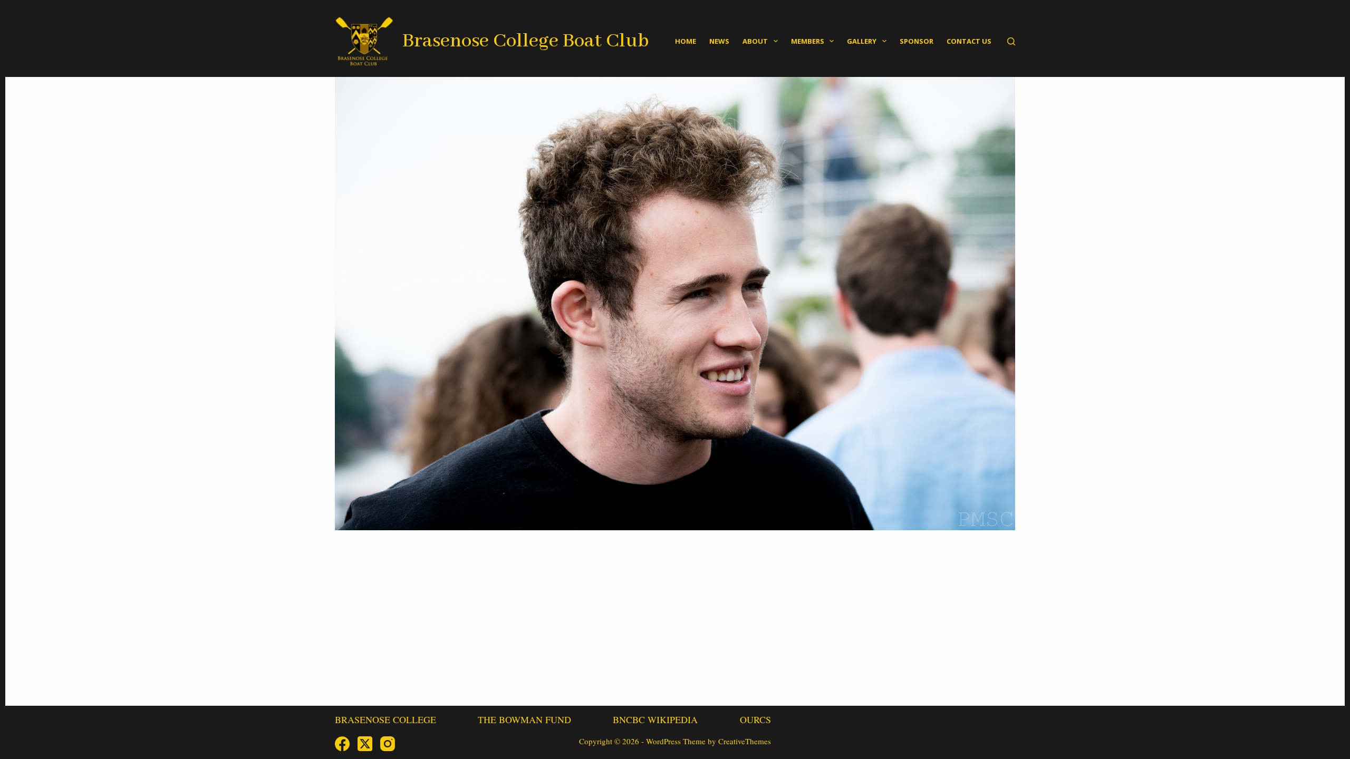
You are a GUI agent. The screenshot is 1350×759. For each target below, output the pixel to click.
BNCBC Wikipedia (655, 720)
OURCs (755, 720)
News (719, 41)
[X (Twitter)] (365, 743)
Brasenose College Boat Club (525, 41)
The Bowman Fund (524, 720)
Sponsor (916, 41)
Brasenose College (385, 720)
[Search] (1011, 41)
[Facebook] (342, 743)
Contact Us (969, 41)
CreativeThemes (744, 741)
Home (685, 41)
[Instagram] (387, 743)
